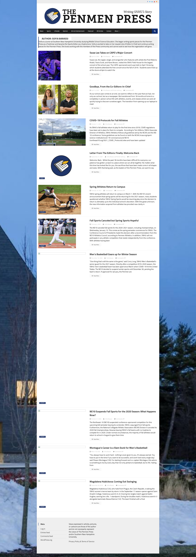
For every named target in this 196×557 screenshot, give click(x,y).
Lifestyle (56, 31)
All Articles (100, 31)
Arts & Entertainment (77, 31)
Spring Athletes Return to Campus (108, 187)
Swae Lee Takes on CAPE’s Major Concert (111, 52)
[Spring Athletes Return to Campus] (62, 199)
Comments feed (47, 536)
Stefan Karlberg (117, 90)
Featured (90, 31)
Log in (43, 529)
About (116, 31)
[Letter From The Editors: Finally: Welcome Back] (62, 166)
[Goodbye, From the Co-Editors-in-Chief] (62, 99)
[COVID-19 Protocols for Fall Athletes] (62, 132)
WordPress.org (46, 540)
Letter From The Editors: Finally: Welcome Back (114, 153)
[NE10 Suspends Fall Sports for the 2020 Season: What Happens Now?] (62, 424)
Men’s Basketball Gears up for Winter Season (113, 254)
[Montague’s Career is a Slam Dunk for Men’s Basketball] (62, 460)
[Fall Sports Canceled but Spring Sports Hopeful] (62, 233)
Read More (96, 74)
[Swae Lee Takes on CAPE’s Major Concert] (62, 65)
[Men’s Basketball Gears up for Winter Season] (62, 328)
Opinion (65, 31)
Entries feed (45, 532)
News (41, 31)
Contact (109, 31)
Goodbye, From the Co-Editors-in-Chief (110, 86)
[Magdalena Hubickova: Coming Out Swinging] (62, 494)
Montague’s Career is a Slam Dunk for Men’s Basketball (118, 448)
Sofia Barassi (106, 56)
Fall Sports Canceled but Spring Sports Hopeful (114, 220)
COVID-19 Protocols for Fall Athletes (109, 120)
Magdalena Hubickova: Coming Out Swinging (113, 481)
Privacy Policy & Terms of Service (81, 541)
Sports (49, 31)
